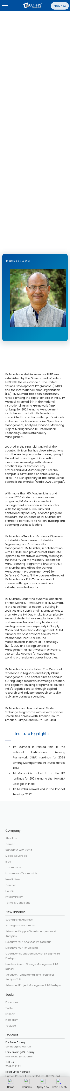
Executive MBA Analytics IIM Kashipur (28, 942)
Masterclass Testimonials (21, 873)
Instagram (11, 1020)
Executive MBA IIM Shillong (21, 948)
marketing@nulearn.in (19, 1056)
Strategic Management (20, 925)
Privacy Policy (14, 897)
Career (10, 844)
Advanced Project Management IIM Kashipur (33, 985)
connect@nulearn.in (18, 1046)
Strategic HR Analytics (19, 920)
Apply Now (60, 5)
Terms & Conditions (17, 903)
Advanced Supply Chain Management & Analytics (30, 934)
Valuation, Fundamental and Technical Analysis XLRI (29, 977)
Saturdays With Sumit (18, 850)
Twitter (9, 1008)
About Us (11, 838)
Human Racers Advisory (20, 1076)
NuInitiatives (12, 879)
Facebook (11, 1002)
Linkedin (10, 1014)
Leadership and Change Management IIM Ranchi (31, 966)
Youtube (10, 1026)
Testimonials (13, 867)
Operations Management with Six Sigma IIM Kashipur (32, 956)
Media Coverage (16, 856)
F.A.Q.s (9, 891)
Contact (10, 885)
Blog (8, 862)
